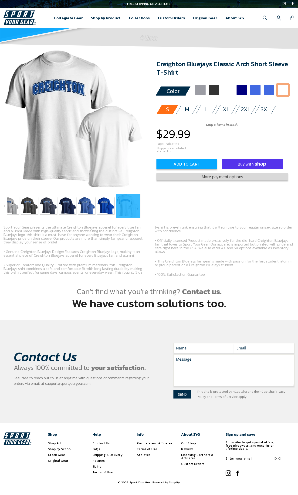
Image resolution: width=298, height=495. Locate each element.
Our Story (188, 443)
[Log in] (278, 18)
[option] (149, 4)
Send (182, 394)
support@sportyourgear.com (68, 383)
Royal (269, 90)
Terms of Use (102, 472)
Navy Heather (228, 90)
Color (173, 91)
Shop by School (60, 449)
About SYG (234, 18)
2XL (246, 109)
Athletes (143, 454)
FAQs (96, 449)
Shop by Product (106, 18)
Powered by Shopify (166, 482)
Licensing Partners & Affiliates (197, 456)
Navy (242, 90)
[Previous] (4, 206)
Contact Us (101, 443)
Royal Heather (255, 90)
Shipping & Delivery (107, 454)
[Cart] (292, 18)
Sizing (97, 466)
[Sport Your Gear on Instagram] (284, 4)
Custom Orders (171, 18)
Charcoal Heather (214, 90)
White (283, 90)
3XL (265, 109)
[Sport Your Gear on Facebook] (293, 4)
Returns (98, 460)
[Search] (265, 18)
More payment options (222, 176)
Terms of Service (225, 396)
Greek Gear (56, 454)
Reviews (187, 449)
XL (226, 109)
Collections (139, 18)
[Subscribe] (277, 458)
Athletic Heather (200, 90)
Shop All (54, 443)
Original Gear (205, 18)
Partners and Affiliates (154, 443)
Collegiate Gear (68, 18)
